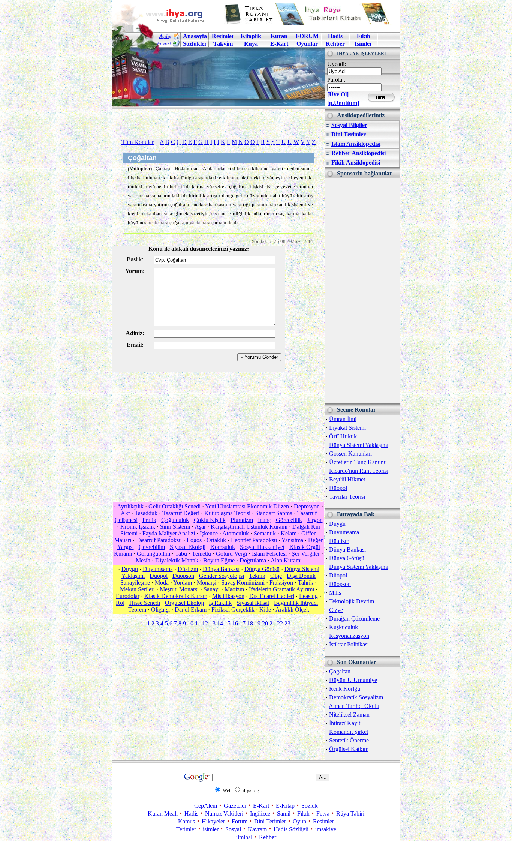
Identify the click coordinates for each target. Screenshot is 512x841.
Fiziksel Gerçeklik (233, 609)
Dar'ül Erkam (191, 609)
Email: (135, 345)
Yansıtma (292, 540)
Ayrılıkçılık (130, 506)
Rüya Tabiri (350, 813)
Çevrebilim (152, 547)
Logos (194, 540)
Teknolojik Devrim (351, 601)
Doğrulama (253, 560)
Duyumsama (344, 532)
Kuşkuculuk (343, 627)
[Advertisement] (362, 290)
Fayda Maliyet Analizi (168, 533)
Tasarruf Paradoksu (159, 540)
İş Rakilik (220, 603)
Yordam (182, 582)
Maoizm (234, 589)
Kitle (265, 609)
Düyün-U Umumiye (353, 680)
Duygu (337, 523)
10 (190, 623)
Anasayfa (195, 36)
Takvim (223, 43)
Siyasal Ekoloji (187, 547)
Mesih (143, 560)
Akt (125, 513)
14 (220, 623)
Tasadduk (146, 513)
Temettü (201, 553)
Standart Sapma (273, 513)
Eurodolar (127, 596)
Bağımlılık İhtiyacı (296, 603)
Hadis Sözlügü (291, 829)
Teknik (257, 576)
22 (280, 623)
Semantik (265, 533)
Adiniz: (135, 333)
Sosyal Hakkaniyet (262, 547)
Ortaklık (216, 540)
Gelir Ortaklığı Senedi (174, 506)
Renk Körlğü (344, 688)
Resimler (323, 821)
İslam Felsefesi (269, 553)
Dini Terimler (348, 134)
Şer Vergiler (306, 553)
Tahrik (305, 582)
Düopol (338, 488)
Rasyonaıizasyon (349, 636)
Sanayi (212, 589)
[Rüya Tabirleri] (309, 23)
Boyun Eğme (219, 560)
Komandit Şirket (348, 732)
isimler (211, 829)
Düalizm (339, 541)
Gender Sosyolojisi (221, 576)
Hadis (335, 36)
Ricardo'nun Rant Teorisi (358, 471)
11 (198, 623)
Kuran (279, 36)
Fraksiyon (281, 582)
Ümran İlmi (342, 419)
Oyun (299, 821)
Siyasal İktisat (253, 603)
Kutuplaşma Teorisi (227, 513)
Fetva (322, 813)
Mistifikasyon (228, 596)
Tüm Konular (137, 142)
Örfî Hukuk (343, 436)
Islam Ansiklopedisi (355, 144)
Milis (335, 592)
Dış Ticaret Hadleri (271, 596)
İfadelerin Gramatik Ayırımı (281, 589)
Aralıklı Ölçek (292, 609)
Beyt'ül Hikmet (347, 479)
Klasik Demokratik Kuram (175, 596)
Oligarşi (160, 609)
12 (205, 623)
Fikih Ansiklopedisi (355, 162)
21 (272, 623)
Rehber (335, 43)
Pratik (149, 520)
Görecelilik (289, 520)
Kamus (186, 821)
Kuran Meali (163, 813)
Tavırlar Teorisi (347, 496)
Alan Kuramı (286, 560)
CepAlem (205, 805)
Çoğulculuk (175, 520)
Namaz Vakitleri (224, 813)
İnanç (264, 520)
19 (257, 623)
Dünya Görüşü (346, 558)
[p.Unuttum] (343, 103)
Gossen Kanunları (350, 453)
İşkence (209, 533)
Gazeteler (235, 805)
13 (213, 623)
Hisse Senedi (144, 603)
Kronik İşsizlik (137, 526)
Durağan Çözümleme (354, 618)
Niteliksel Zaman (349, 714)
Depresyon (307, 506)
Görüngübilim (153, 553)
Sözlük (309, 805)
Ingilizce (260, 813)
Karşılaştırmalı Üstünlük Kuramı (249, 526)
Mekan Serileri (137, 589)
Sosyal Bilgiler (349, 125)
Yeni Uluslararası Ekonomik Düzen (247, 506)
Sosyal (233, 829)
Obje (276, 576)
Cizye (336, 610)
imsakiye (325, 829)
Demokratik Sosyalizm (356, 697)
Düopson (340, 584)
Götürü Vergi (231, 553)
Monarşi (206, 582)
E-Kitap (285, 805)
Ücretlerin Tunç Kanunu (358, 462)
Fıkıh (363, 36)
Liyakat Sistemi (347, 427)
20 (265, 623)
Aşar (200, 526)
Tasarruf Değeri (180, 513)
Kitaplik (251, 36)
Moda (162, 582)
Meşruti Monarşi (179, 589)
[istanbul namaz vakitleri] (218, 100)
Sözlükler (195, 43)
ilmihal (244, 837)
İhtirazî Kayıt (344, 723)
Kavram (257, 829)
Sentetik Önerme (349, 740)
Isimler (363, 43)
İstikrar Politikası (349, 644)
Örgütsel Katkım (348, 749)
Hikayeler (213, 821)
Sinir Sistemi (175, 526)
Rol (120, 603)
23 (287, 623)
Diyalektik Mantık (176, 560)
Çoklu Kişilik (210, 520)
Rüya (251, 43)
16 (235, 623)
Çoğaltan (339, 671)
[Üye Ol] (338, 94)
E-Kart (279, 43)
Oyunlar (307, 43)
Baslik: (135, 259)
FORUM (307, 36)
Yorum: (135, 271)
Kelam (288, 533)
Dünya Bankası (347, 549)
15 (228, 623)
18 (250, 623)
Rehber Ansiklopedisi (358, 153)
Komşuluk (222, 547)
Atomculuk (235, 533)
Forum (239, 821)
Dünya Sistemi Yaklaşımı (358, 445)
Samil (283, 813)
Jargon (315, 520)
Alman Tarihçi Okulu (354, 706)
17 (243, 623)
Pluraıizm (242, 520)
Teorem (137, 609)
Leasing (308, 596)
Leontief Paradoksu (254, 540)
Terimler (186, 829)
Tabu (181, 553)
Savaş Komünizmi (243, 582)
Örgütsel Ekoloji (184, 603)
